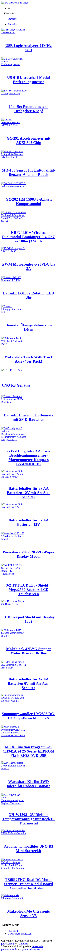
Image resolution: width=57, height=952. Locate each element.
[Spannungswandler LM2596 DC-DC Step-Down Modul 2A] (14, 700)
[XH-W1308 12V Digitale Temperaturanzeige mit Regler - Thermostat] (14, 803)
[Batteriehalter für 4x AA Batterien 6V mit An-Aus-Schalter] (14, 667)
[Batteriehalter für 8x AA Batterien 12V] (14, 507)
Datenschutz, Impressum (20, 933)
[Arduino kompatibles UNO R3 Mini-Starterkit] (14, 833)
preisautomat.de (9, 949)
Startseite (12, 18)
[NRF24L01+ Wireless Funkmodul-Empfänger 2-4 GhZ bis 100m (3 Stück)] (14, 221)
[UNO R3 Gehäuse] (11, 370)
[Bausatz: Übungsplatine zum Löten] (14, 312)
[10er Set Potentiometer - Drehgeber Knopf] (14, 93)
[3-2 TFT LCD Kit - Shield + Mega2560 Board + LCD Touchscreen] (14, 573)
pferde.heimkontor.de (32, 949)
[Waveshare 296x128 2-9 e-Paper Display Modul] (14, 539)
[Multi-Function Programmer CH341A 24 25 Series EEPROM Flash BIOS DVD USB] (14, 735)
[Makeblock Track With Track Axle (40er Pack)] (14, 344)
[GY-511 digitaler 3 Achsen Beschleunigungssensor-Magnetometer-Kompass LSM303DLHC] (14, 439)
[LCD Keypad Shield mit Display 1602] (14, 604)
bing (11, 943)
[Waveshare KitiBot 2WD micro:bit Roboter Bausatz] (14, 768)
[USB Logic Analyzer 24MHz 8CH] (14, 32)
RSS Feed (13, 930)
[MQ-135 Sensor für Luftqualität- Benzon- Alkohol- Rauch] (14, 157)
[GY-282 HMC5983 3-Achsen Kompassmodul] (14, 186)
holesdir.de (37, 946)
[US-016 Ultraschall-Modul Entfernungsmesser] (14, 64)
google (4, 943)
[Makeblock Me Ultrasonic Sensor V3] (14, 898)
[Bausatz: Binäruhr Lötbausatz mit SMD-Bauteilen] (14, 402)
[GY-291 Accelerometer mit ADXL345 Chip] (14, 125)
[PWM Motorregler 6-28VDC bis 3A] (14, 251)
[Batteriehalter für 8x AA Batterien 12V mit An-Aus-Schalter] (14, 477)
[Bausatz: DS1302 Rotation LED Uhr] (14, 280)
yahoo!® (23, 943)
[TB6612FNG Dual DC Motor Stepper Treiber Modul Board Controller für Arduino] (14, 868)
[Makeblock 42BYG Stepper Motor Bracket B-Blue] (14, 635)
